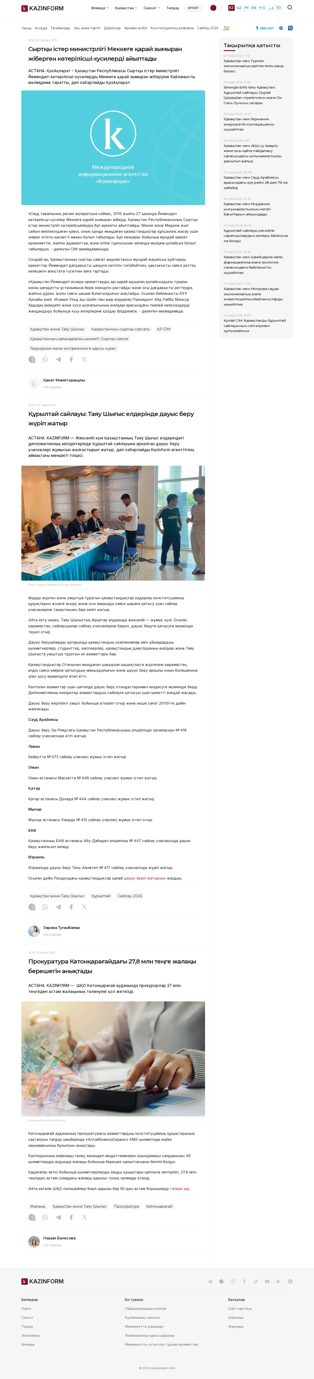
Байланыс (236, 1317)
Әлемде (28, 1344)
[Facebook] (71, 360)
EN (253, 8)
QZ (239, 8)
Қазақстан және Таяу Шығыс (57, 329)
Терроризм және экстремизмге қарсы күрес (73, 348)
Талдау (172, 8)
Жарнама (235, 1326)
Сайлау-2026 (207, 28)
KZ (231, 8)
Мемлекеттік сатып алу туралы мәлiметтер (161, 1344)
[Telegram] (58, 360)
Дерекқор (112, 28)
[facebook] (244, 1281)
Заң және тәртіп (87, 28)
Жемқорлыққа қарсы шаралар (149, 1335)
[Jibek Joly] (266, 28)
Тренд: (26, 28)
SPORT (193, 8)
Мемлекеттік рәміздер (144, 1326)
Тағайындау (61, 28)
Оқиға (26, 1308)
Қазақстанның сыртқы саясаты (120, 329)
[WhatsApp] (45, 360)
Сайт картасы (239, 1308)
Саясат (27, 1317)
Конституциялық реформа (172, 28)
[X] (84, 360)
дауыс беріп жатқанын (145, 878)
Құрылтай (101, 896)
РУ (246, 8)
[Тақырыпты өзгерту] (216, 7)
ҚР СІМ (164, 329)
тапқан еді (179, 1188)
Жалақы (38, 1206)
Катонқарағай (159, 1206)
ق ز (271, 8)
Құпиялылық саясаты (142, 1317)
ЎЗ (279, 8)
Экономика (30, 1335)
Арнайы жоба (135, 28)
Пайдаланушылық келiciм (145, 1308)
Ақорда (40, 28)
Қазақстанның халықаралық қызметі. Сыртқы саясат (79, 339)
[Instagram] (32, 360)
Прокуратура (126, 1206)
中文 (262, 8)
